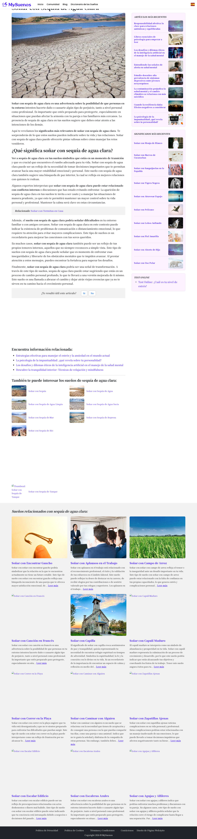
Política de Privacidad (47, 830)
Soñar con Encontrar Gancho (32, 563)
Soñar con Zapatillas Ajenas (149, 718)
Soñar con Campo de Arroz (148, 563)
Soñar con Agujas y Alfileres (149, 796)
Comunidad (53, 4)
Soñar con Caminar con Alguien (93, 718)
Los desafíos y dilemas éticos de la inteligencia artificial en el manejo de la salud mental (69, 365)
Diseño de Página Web (148, 830)
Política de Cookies (74, 830)
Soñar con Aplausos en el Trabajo (94, 563)
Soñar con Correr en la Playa (31, 718)
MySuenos (107, 835)
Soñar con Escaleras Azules (90, 796)
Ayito (162, 830)
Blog (65, 4)
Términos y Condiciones (102, 830)
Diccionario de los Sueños (84, 4)
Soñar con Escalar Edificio (30, 796)
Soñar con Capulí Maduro (147, 641)
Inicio (40, 4)
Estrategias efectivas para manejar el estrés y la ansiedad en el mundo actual (63, 355)
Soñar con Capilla (83, 641)
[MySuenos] (16, 4)
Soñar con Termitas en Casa (47, 210)
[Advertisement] (68, 321)
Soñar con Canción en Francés (33, 641)
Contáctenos (127, 830)
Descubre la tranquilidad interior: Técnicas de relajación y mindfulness (59, 369)
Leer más (53, 585)
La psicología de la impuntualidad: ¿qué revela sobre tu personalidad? (58, 360)
